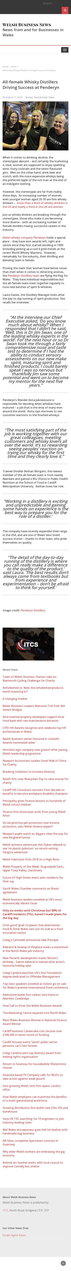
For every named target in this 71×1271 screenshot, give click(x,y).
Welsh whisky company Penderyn (24, 237)
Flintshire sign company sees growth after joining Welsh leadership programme (35, 751)
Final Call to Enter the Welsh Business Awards (32, 1006)
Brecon (29, 97)
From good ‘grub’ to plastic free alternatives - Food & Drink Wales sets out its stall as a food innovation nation (33, 929)
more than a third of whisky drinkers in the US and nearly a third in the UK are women (35, 205)
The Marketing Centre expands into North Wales (34, 1013)
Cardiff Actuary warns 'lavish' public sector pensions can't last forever (30, 1044)
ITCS (5, 1210)
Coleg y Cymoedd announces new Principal (30, 940)
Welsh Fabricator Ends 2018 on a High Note (31, 859)
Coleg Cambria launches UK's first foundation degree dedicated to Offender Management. (32, 974)
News (51, 97)
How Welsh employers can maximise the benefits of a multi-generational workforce (35, 1098)
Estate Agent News (14, 1235)
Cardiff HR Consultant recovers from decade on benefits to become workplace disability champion (35, 791)
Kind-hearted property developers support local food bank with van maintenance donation (33, 719)
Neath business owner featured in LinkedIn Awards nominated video (31, 740)
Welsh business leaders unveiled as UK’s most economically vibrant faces (32, 901)
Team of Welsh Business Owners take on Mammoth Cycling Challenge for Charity (29, 678)
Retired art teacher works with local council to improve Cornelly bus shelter (33, 1164)
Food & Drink (40, 97)
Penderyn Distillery (32, 610)
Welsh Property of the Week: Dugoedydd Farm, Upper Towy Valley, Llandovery (33, 868)
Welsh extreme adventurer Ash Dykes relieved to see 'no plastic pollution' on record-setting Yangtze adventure (34, 848)
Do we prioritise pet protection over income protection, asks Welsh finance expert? (31, 824)
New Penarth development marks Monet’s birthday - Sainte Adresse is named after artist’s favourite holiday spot (34, 961)
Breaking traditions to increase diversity (29, 772)
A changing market (15, 699)
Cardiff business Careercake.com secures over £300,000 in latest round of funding (32, 1033)
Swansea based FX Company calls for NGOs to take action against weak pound (33, 1077)
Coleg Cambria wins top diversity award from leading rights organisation (32, 1055)
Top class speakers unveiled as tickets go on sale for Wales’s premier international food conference (35, 985)
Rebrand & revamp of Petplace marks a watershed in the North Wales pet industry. (35, 949)
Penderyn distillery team (23, 275)
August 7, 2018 (13, 97)
